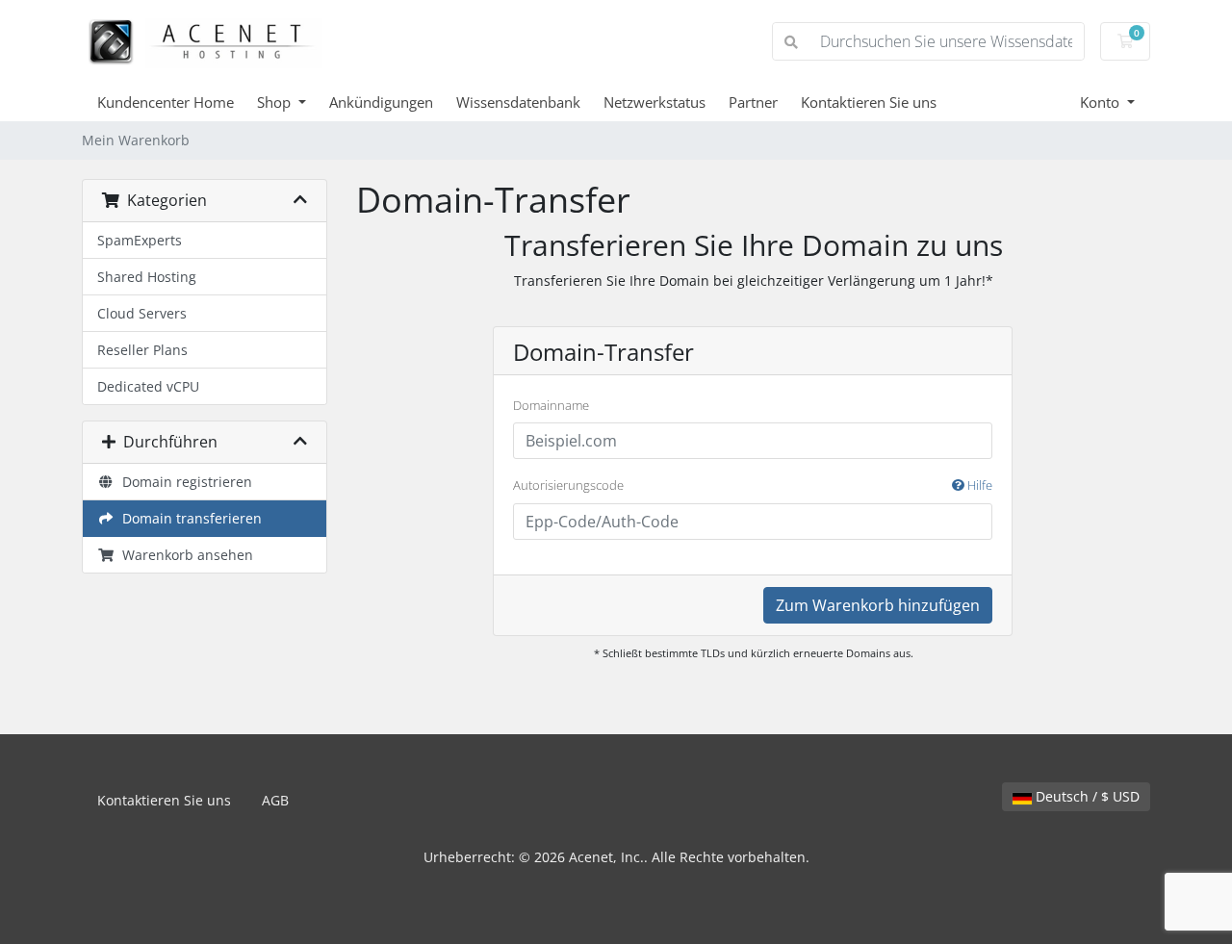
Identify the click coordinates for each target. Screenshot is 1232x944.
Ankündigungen (381, 102)
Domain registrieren (183, 481)
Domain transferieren (188, 518)
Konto (1101, 102)
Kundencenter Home (165, 102)
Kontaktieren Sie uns (869, 102)
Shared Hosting (146, 277)
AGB (275, 800)
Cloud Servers (142, 313)
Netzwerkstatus (654, 102)
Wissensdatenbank (518, 102)
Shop (276, 102)
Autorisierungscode (752, 485)
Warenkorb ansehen (184, 555)
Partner (753, 102)
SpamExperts (139, 240)
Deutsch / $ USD (1086, 796)
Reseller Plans (142, 350)
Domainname (551, 405)
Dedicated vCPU (148, 386)
